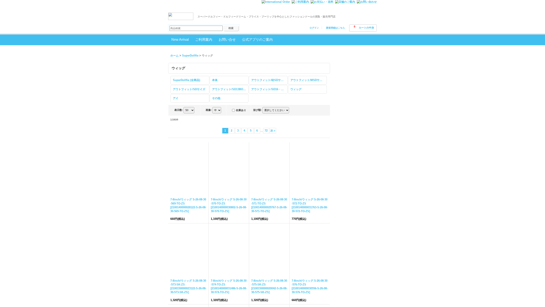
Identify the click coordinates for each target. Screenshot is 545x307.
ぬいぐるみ (345, 296)
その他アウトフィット (352, 216)
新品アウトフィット (350, 147)
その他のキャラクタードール (354, 267)
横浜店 (342, 120)
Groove (352, 183)
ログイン (314, 27)
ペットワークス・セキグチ (354, 228)
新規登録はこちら (335, 27)
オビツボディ (346, 222)
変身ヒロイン (346, 290)
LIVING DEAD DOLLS (352, 259)
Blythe (342, 175)
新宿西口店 (345, 114)
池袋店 (342, 108)
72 (266, 130)
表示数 (178, 110)
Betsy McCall (346, 234)
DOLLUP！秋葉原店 (350, 96)
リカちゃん (345, 253)
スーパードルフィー (350, 191)
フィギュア (345, 303)
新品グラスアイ (347, 154)
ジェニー (343, 247)
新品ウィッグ (346, 141)
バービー (343, 241)
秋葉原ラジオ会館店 (350, 102)
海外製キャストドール (352, 203)
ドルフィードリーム (350, 197)
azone (342, 209)
